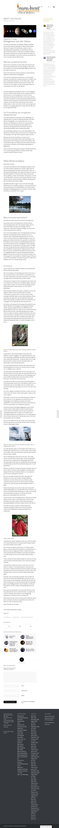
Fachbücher (20, 732)
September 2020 (35, 772)
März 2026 (33, 717)
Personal (19, 762)
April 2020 (33, 780)
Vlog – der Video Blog (22, 774)
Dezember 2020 (35, 771)
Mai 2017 (33, 817)
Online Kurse (20, 760)
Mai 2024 (33, 730)
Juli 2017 (33, 813)
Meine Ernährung (21, 751)
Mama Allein (20, 744)
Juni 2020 (33, 778)
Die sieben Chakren (22, 730)
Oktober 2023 (34, 739)
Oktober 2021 (34, 755)
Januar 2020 (34, 785)
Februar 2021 (34, 767)
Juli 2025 (33, 723)
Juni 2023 (33, 741)
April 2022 (33, 746)
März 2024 (33, 733)
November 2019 (35, 788)
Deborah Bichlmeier (28, 617)
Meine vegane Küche (22, 755)
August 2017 (34, 812)
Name (22, 685)
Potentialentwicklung (22, 764)
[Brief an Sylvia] (20, 31)
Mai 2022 (33, 744)
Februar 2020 (34, 783)
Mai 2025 (33, 725)
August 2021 (34, 758)
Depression (6, 20)
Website (22, 695)
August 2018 (34, 796)
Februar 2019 (34, 792)
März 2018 (33, 803)
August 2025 (34, 721)
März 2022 (33, 748)
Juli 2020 (33, 776)
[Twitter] (48, 7)
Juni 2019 (33, 790)
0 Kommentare (16, 617)
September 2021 (35, 756)
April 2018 (33, 801)
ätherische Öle (20, 725)
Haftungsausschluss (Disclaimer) (20, 825)
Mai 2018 (33, 799)
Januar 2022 (34, 751)
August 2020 (34, 774)
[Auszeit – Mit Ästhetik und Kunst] (1, 414)
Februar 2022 (34, 749)
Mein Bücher (20, 746)
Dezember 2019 (35, 787)
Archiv (18, 723)
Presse (19, 765)
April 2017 (33, 819)
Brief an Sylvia (12, 18)
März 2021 (33, 765)
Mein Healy (20, 749)
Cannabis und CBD (22, 726)
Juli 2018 (33, 797)
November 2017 (35, 810)
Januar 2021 (34, 769)
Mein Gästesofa (21, 748)
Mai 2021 (33, 764)
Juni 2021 (33, 762)
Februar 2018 (34, 804)
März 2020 (33, 781)
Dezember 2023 (35, 737)
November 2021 (35, 753)
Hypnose (19, 742)
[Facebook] (51, 7)
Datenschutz (11, 825)
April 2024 (33, 732)
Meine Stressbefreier (22, 753)
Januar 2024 (34, 735)
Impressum (6, 825)
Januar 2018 (34, 806)
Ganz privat (12, 20)
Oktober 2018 (34, 794)
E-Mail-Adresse (24, 690)
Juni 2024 (33, 728)
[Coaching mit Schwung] (58, 414)
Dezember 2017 (35, 808)
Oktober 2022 (34, 742)
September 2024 (35, 726)
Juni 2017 (33, 815)
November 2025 (35, 719)
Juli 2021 (33, 760)
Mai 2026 (33, 716)
